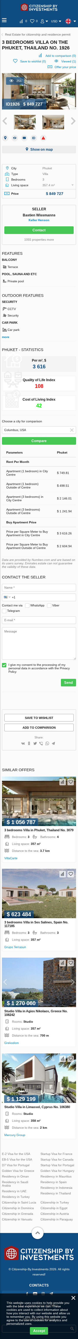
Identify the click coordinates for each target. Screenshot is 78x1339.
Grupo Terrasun (15, 947)
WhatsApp (37, 605)
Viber (55, 605)
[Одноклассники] (29, 743)
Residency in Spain (54, 1182)
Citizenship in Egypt (54, 1208)
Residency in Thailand (56, 1193)
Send (68, 682)
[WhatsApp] (47, 743)
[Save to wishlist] (70, 782)
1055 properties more (39, 239)
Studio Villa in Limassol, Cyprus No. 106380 (37, 1107)
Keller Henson (39, 220)
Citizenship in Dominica (18, 1208)
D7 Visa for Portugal (15, 1165)
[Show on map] (5, 138)
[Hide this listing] (14, 138)
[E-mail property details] (24, 138)
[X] (35, 743)
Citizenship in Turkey (55, 1202)
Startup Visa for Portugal (57, 1165)
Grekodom (11, 1043)
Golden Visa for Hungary (57, 1170)
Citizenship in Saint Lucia (19, 1202)
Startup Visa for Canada (57, 1159)
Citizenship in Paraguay (57, 1219)
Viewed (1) (68, 61)
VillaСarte (11, 858)
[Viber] (41, 743)
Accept (39, 1331)
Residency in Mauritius (56, 1176)
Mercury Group (14, 1135)
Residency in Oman (15, 1176)
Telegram (13, 610)
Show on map (41, 149)
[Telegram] (53, 743)
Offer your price (65, 67)
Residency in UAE (14, 1191)
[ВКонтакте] (23, 743)
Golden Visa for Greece (18, 1170)
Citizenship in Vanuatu (17, 1219)
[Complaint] (43, 138)
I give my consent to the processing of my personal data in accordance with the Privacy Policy (39, 668)
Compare (39, 441)
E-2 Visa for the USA (16, 1154)
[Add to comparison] (62, 782)
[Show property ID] (34, 138)
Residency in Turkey (16, 1197)
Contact (39, 230)
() (61, 55)
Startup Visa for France (56, 1154)
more (5, 337)
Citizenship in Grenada (17, 1213)
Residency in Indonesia (56, 1187)
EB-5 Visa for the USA (17, 1159)
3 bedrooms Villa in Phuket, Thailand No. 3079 (38, 830)
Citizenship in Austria (55, 1213)
